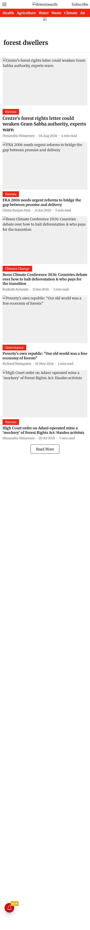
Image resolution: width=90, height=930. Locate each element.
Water (44, 13)
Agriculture (26, 13)
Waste (56, 13)
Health (8, 13)
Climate (71, 13)
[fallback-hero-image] (45, 81)
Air (82, 13)
